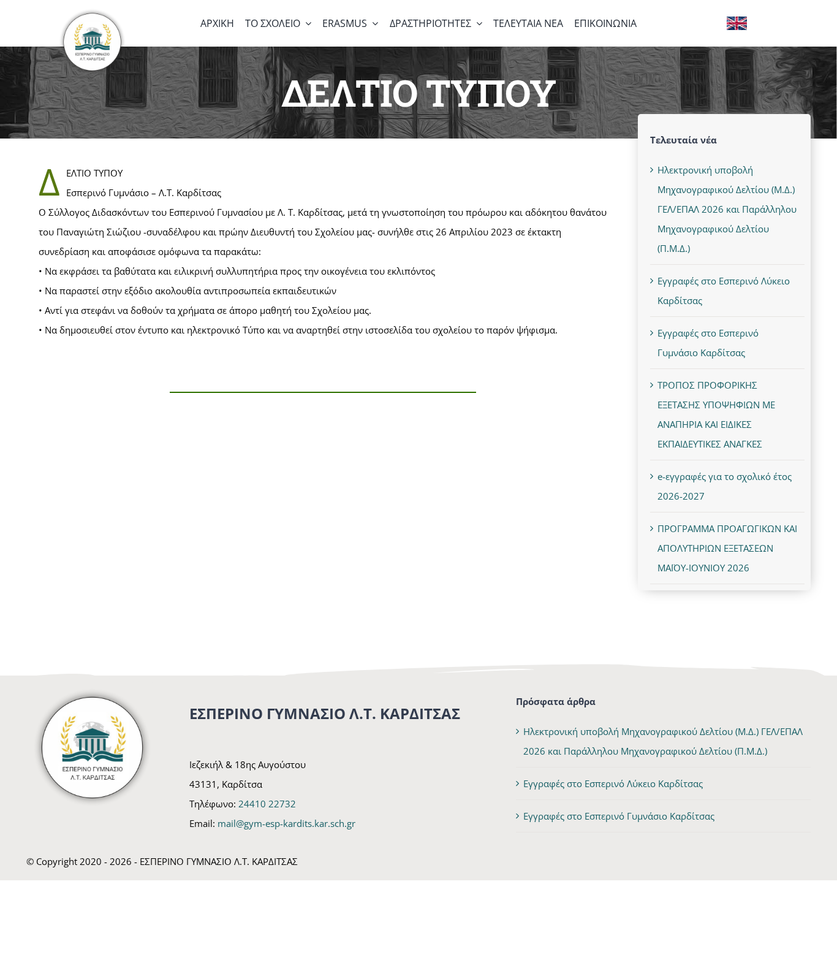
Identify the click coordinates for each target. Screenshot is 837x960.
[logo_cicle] (92, 13)
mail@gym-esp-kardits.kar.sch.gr (286, 823)
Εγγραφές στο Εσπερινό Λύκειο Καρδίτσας (613, 783)
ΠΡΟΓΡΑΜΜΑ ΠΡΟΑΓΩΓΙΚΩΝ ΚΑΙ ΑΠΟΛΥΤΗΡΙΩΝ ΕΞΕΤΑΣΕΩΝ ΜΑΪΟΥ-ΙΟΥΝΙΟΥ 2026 (727, 548)
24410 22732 (267, 804)
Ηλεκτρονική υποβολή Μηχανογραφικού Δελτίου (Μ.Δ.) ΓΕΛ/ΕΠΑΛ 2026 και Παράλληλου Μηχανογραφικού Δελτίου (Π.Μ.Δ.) (727, 209)
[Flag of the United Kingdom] (737, 21)
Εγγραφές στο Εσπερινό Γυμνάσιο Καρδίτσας (618, 816)
